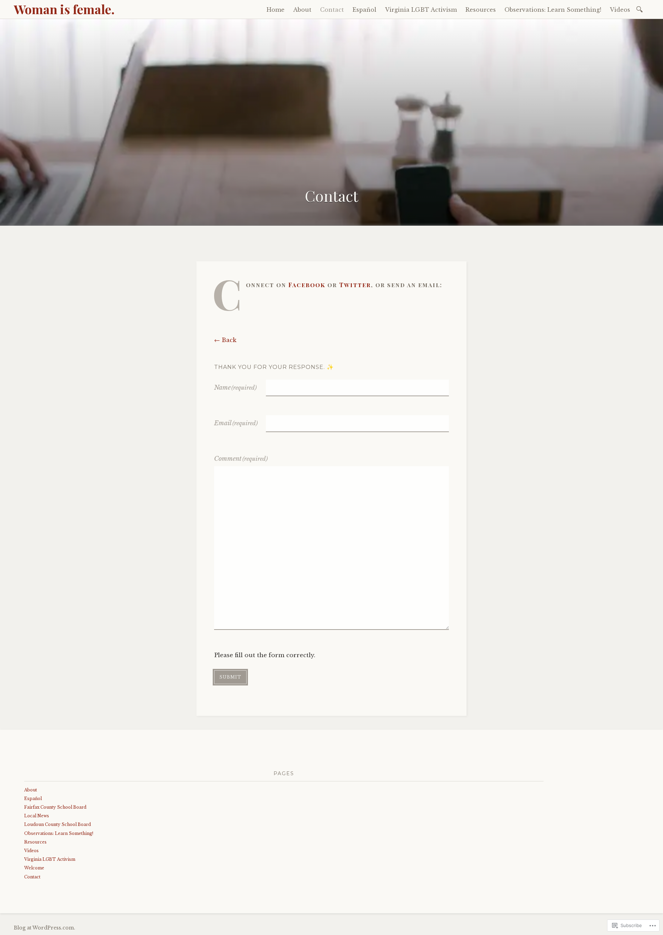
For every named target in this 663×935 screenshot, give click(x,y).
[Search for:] (640, 8)
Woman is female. (64, 9)
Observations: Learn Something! (553, 9)
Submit (230, 677)
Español (364, 9)
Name (235, 387)
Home (276, 9)
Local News (36, 815)
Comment (241, 458)
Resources (480, 9)
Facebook (306, 285)
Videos (620, 9)
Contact (332, 9)
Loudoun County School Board (57, 824)
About (302, 9)
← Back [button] (225, 340)
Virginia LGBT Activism (421, 9)
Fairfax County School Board (55, 807)
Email (236, 423)
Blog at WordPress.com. (44, 928)
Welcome (34, 867)
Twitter (355, 285)
